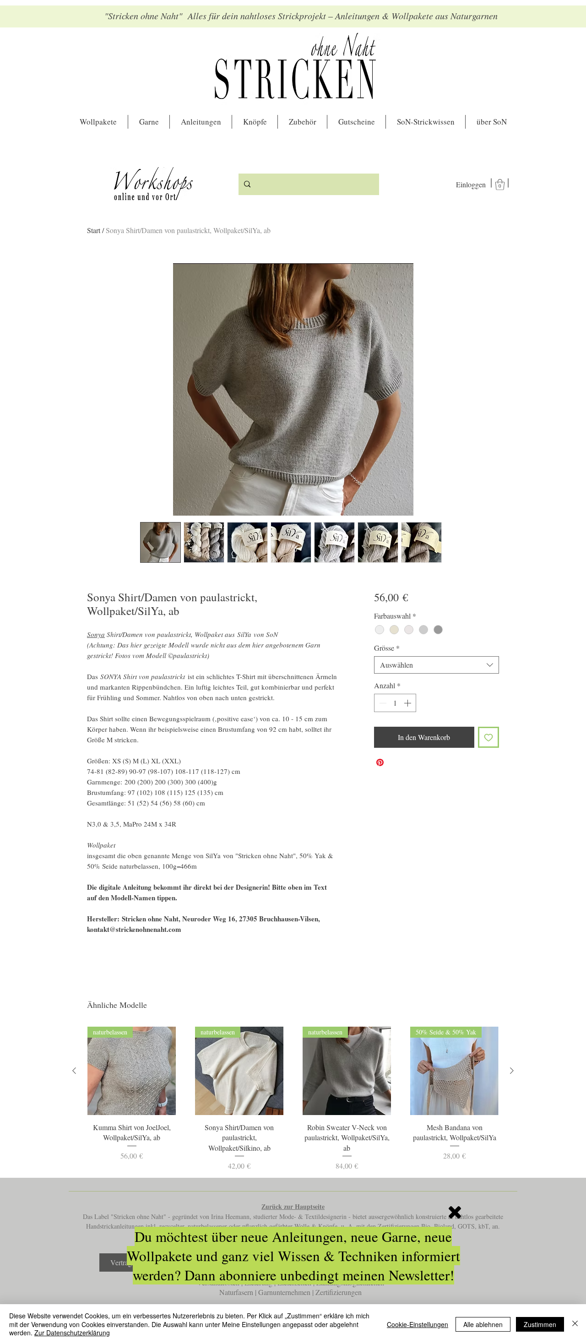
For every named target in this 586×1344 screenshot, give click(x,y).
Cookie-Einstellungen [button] (417, 1324)
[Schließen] (575, 1324)
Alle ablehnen (483, 1324)
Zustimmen (540, 1324)
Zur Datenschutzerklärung (72, 1332)
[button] (455, 1212)
